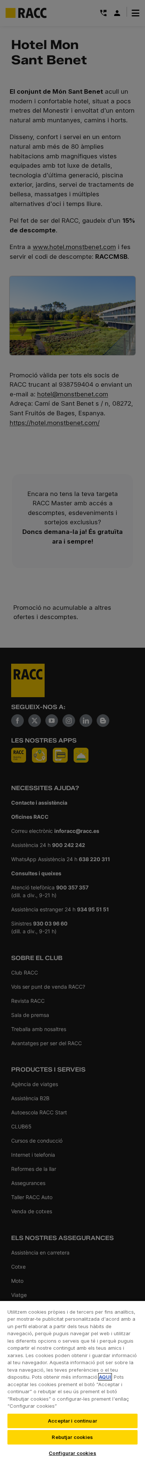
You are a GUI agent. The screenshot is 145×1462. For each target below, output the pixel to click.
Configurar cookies (72, 1453)
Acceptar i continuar (72, 1421)
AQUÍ (105, 1377)
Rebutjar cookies (72, 1437)
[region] (72, 1381)
